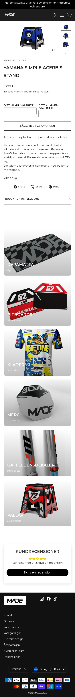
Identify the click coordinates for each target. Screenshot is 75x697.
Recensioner (12, 656)
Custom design (13, 639)
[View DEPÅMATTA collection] (37, 252)
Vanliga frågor (12, 633)
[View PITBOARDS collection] (37, 302)
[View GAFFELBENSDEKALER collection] (37, 453)
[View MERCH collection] (37, 402)
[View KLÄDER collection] (37, 352)
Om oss (9, 621)
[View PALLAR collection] (37, 503)
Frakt (25, 91)
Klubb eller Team (14, 650)
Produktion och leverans (21, 198)
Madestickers (15, 60)
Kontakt (9, 615)
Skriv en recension (38, 572)
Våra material (12, 627)
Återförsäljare (12, 645)
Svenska (16, 669)
